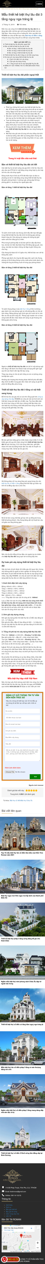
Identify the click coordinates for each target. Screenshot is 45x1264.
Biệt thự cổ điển (15, 800)
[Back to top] (40, 1256)
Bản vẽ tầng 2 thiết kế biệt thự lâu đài (20, 50)
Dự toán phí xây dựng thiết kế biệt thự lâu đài (19, 57)
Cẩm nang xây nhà (12, 1214)
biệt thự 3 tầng (25, 309)
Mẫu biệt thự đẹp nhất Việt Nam (22, 678)
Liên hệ (8, 1216)
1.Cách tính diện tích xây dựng (18, 59)
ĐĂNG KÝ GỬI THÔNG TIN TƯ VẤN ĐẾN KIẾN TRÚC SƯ (22, 67)
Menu (40, 4)
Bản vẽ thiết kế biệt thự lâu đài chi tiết (17, 46)
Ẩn (29, 42)
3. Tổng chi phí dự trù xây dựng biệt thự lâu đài (23, 63)
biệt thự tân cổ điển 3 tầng (11, 483)
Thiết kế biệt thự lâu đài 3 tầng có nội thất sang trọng (21, 55)
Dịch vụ (8, 1207)
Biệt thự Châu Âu (26, 800)
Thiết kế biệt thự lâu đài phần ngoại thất (17, 44)
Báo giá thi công (11, 1211)
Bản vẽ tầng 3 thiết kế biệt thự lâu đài (20, 53)
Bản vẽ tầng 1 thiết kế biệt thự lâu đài (20, 48)
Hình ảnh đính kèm (13, 768)
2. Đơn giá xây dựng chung (17, 61)
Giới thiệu (9, 1205)
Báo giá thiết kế (11, 1209)
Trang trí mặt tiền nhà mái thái (22, 158)
